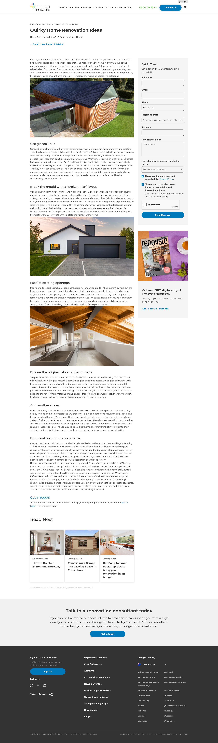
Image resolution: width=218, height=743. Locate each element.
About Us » (90, 671)
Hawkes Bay (143, 701)
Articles (40, 24)
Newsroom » (90, 710)
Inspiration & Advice (54, 24)
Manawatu (169, 701)
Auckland (168, 672)
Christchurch (144, 696)
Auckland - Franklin (173, 677)
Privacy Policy (166, 179)
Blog (130, 7)
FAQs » (88, 717)
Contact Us (170, 7)
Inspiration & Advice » (95, 657)
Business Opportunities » (97, 690)
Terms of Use (82, 734)
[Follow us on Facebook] (39, 685)
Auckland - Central (146, 677)
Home (33, 24)
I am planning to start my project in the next (161, 162)
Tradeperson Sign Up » (96, 703)
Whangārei (169, 721)
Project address (150, 115)
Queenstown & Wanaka (175, 706)
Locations (113, 7)
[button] (65, 7)
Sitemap (93, 734)
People (122, 7)
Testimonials (101, 7)
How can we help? (151, 140)
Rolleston (142, 711)
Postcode (146, 127)
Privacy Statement (66, 734)
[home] (41, 7)
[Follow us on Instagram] (32, 685)
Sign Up (48, 671)
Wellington (143, 721)
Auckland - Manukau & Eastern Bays (148, 684)
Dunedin (168, 696)
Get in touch (107, 634)
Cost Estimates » (93, 664)
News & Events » (93, 684)
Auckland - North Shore (175, 682)
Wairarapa (168, 716)
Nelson (141, 706)
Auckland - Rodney (147, 691)
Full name (147, 77)
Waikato (142, 716)
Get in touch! (40, 497)
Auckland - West (171, 691)
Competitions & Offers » (97, 677)
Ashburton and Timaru (148, 672)
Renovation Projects (84, 7)
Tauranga (168, 711)
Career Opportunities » (96, 697)
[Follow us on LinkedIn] (45, 685)
